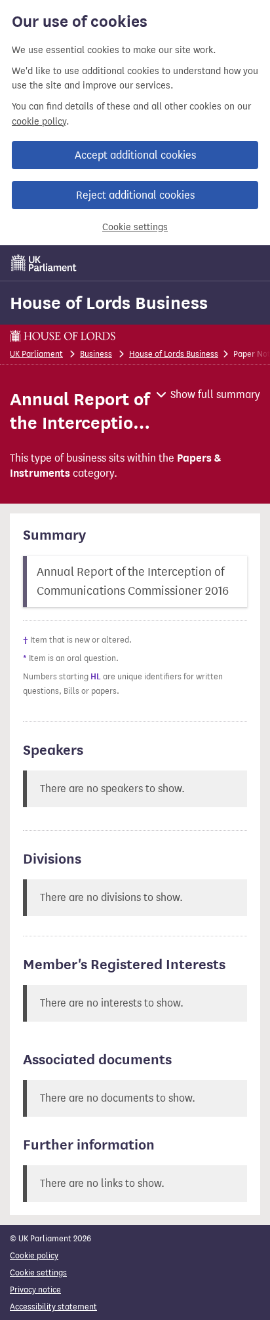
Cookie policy (34, 1255)
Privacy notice (35, 1289)
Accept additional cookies (135, 155)
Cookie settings (135, 227)
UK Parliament (36, 354)
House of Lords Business (109, 303)
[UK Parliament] (44, 263)
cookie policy (39, 121)
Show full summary (215, 394)
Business (96, 354)
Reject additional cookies (135, 195)
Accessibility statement (53, 1306)
